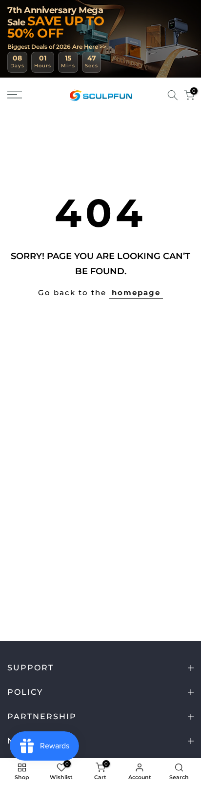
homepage (136, 292)
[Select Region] (158, 95)
